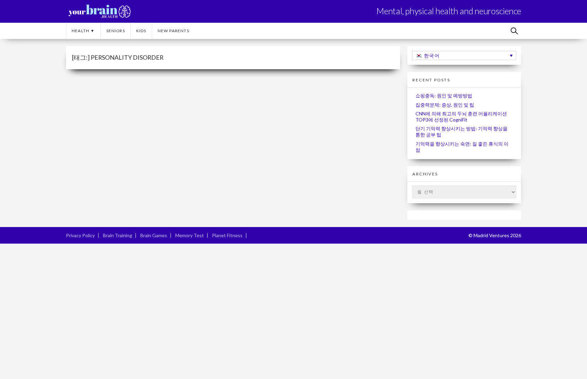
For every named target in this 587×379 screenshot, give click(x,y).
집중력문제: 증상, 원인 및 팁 (444, 105)
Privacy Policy (80, 235)
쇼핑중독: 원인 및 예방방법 (443, 95)
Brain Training (117, 235)
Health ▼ (83, 30)
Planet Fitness (227, 235)
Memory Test (189, 235)
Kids (141, 30)
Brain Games (153, 235)
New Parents (173, 30)
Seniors (115, 30)
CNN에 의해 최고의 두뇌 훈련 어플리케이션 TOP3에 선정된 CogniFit (461, 116)
